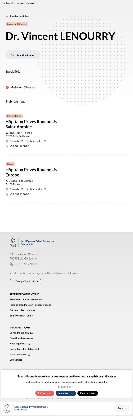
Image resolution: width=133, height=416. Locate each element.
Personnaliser (87, 393)
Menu (120, 408)
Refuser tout (44, 393)
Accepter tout (65, 393)
